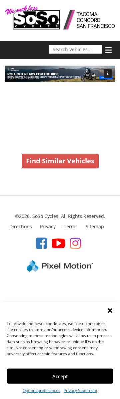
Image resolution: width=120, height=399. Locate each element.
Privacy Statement (80, 390)
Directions (20, 226)
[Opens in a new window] (41, 243)
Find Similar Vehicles (60, 160)
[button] (110, 310)
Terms (71, 226)
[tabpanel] (60, 74)
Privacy (48, 226)
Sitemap (95, 226)
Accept (60, 376)
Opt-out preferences (41, 390)
